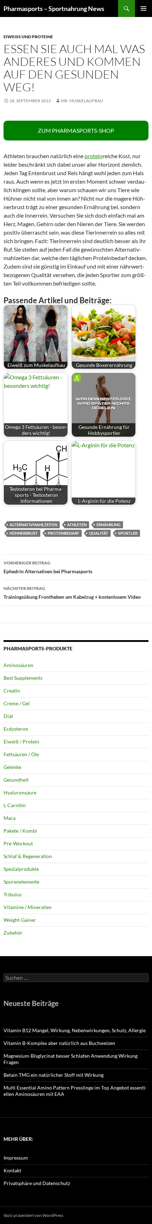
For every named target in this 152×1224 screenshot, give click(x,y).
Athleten (77, 524)
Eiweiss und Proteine (28, 36)
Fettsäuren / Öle (21, 754)
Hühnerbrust (24, 533)
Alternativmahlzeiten (33, 524)
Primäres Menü (143, 8)
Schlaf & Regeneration (28, 856)
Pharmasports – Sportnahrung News (54, 8)
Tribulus (13, 894)
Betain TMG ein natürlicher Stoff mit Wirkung (54, 1075)
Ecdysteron (16, 729)
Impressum (16, 1158)
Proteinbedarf (63, 533)
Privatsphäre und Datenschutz (37, 1183)
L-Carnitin (15, 805)
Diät (8, 716)
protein (93, 156)
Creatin (12, 691)
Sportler (128, 533)
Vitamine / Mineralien (28, 907)
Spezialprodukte (21, 869)
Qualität (98, 533)
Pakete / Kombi (20, 831)
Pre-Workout (18, 843)
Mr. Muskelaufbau (82, 100)
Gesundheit (16, 780)
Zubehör (13, 933)
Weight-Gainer (20, 920)
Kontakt (12, 1170)
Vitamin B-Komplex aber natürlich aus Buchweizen (59, 1043)
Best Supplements (23, 678)
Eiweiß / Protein (21, 742)
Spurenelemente (21, 882)
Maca (10, 818)
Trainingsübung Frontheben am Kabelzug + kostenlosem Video (72, 593)
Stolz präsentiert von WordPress (33, 1215)
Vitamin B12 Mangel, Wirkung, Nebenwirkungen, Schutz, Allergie (75, 1030)
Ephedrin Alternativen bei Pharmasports (48, 567)
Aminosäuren (18, 665)
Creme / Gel (17, 703)
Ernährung (109, 524)
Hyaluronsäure (20, 792)
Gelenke (12, 767)
